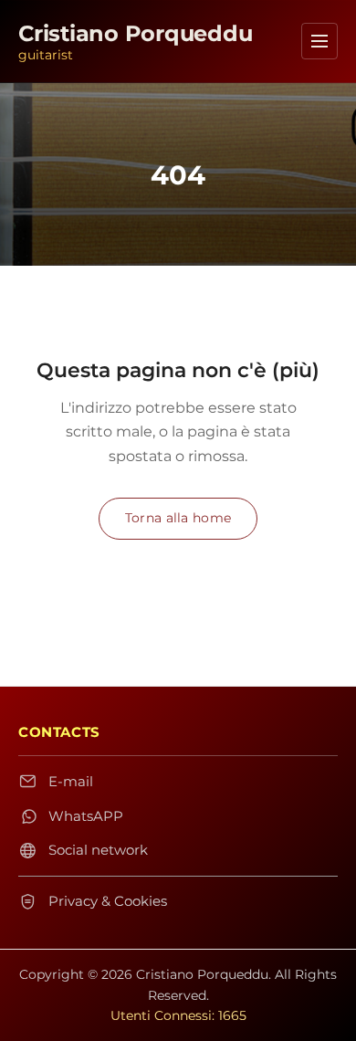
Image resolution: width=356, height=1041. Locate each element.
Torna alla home (178, 518)
